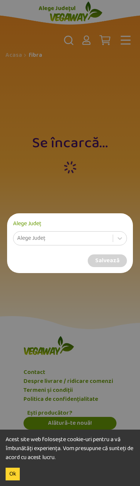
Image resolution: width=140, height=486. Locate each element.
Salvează (107, 261)
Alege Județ (27, 223)
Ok (12, 474)
